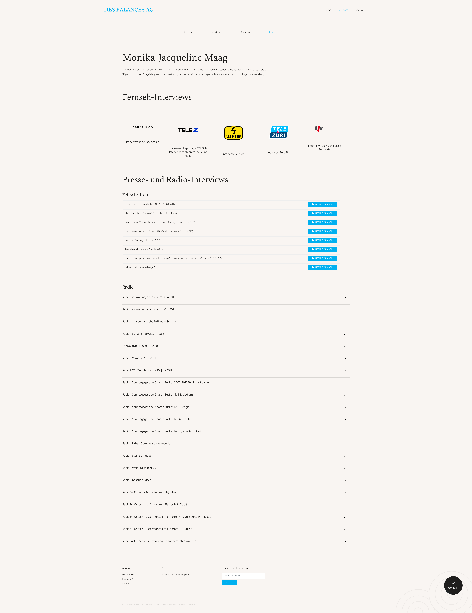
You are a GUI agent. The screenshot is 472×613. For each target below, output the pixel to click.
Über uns (343, 10)
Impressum (182, 604)
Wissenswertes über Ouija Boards (177, 575)
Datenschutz (192, 604)
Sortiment (217, 32)
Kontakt (359, 10)
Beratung (246, 32)
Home (327, 10)
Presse (272, 32)
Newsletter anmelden (170, 604)
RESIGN (157, 604)
